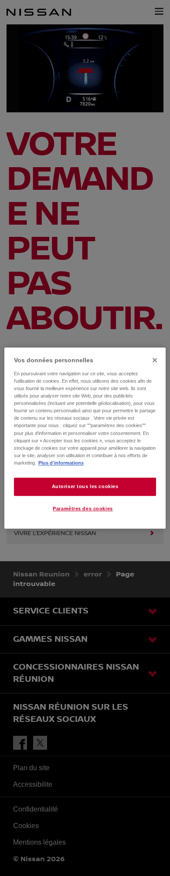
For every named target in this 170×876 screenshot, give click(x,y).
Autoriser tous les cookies (85, 486)
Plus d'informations (61, 462)
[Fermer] (155, 360)
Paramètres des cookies (83, 508)
